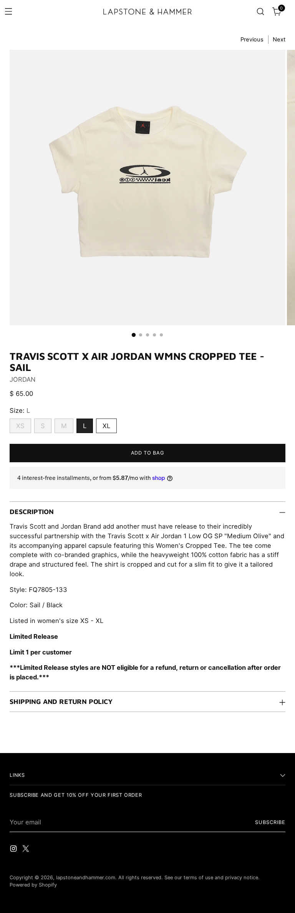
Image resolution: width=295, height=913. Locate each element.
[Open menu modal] (8, 11)
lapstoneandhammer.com (85, 877)
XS (20, 426)
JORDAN (22, 379)
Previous (252, 39)
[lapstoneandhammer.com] (147, 11)
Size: (20, 410)
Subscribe (270, 822)
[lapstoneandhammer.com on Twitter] (26, 850)
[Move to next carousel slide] (278, 738)
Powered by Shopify (33, 885)
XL (106, 426)
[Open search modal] (260, 12)
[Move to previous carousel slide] (261, 738)
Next (279, 39)
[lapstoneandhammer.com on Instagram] (14, 850)
